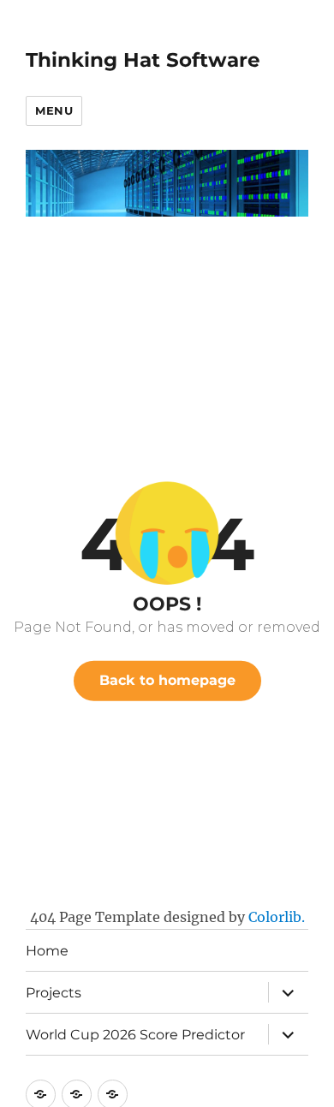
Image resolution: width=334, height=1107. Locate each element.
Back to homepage (167, 680)
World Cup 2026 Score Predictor (135, 1035)
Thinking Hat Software (143, 60)
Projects (53, 993)
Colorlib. (276, 916)
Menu (54, 110)
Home (47, 951)
